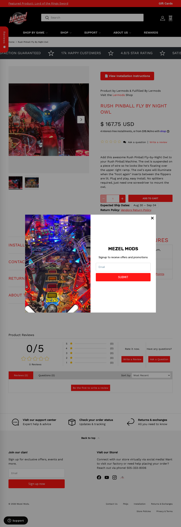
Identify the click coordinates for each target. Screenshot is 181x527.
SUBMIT (123, 277)
